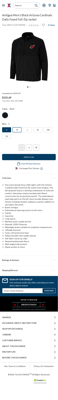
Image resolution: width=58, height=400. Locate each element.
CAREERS (6, 334)
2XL (48, 130)
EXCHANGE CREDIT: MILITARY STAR (19, 323)
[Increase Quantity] (36, 147)
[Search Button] (36, 5)
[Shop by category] (4, 5)
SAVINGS (6, 317)
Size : (4, 124)
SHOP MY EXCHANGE (12, 329)
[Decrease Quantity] (22, 147)
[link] (33, 25)
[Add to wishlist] (43, 25)
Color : (5, 109)
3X (7, 136)
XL (38, 130)
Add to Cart (29, 157)
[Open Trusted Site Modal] (40, 381)
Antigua (51, 25)
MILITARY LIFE (9, 352)
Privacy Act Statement (44, 366)
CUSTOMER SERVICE (12, 340)
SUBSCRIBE (49, 291)
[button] (29, 260)
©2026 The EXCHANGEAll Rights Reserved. (29, 374)
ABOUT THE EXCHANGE (13, 346)
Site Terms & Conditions (15, 366)
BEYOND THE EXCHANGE (14, 357)
